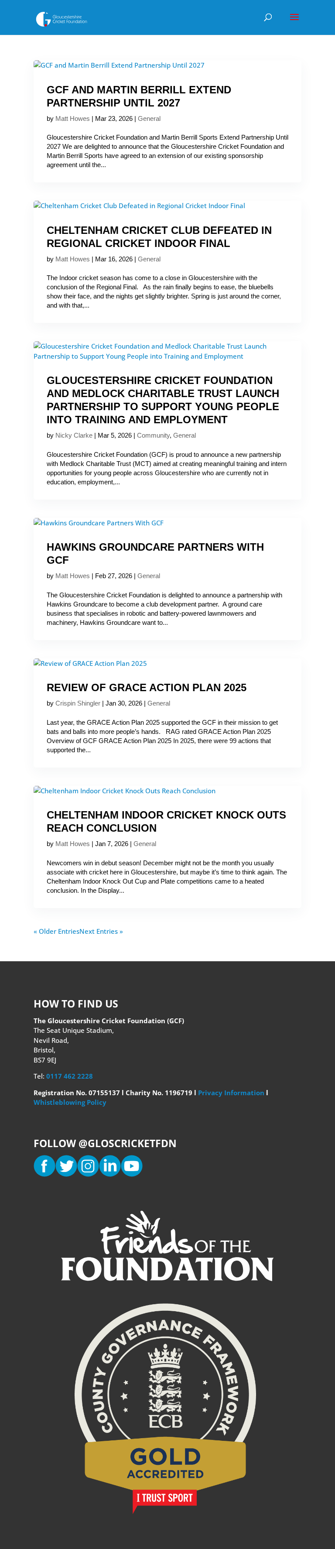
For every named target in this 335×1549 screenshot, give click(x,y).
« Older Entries (56, 931)
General (149, 118)
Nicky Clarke (73, 435)
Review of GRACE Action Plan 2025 (146, 687)
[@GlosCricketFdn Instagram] (88, 1174)
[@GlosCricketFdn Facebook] (44, 1174)
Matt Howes (72, 118)
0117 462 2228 (69, 1076)
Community (153, 435)
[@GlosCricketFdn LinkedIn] (110, 1174)
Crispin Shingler (77, 703)
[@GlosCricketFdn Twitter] (66, 1174)
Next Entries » (101, 931)
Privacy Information (232, 1092)
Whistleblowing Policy (70, 1102)
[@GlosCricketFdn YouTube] (132, 1174)
